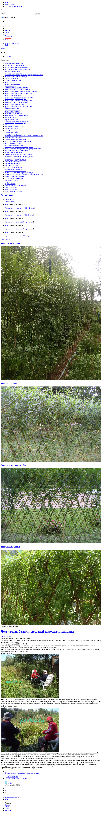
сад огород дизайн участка (14, 178)
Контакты (9, 26)
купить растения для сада (14, 145)
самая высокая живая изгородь (15, 185)
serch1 (10, 783)
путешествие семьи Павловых (15, 171)
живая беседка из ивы (12, 84)
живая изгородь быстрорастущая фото (18, 93)
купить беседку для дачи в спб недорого (19, 141)
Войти (7, 2)
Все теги (8, 56)
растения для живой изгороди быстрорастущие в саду (24, 174)
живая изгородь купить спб (14, 104)
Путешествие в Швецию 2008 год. (17, 236)
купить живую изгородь (13, 143)
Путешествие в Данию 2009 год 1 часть (19, 229)
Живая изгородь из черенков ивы (16, 102)
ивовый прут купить (12, 128)
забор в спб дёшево (11, 117)
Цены (7, 23)
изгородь (8, 130)
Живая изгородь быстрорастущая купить (19, 89)
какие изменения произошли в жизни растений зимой (24, 136)
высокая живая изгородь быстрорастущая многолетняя (24, 75)
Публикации (9, 199)
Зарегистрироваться (12, 43)
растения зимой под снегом (14, 176)
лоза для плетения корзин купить (16, 150)
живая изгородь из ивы (13, 95)
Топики (7, 30)
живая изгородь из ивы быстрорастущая (19, 97)
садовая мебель (10, 184)
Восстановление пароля (13, 6)
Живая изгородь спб (12, 108)
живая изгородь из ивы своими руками (18, 100)
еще (6, 40)
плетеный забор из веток (13, 161)
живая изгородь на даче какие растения (18, 106)
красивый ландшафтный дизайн (16, 139)
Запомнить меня (9, 17)
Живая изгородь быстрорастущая (16, 88)
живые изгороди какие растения (16, 115)
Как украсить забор (11, 132)
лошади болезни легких (14, 775)
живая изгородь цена (12, 112)
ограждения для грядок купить (15, 160)
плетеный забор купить (13, 163)
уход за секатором (11, 189)
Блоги (7, 32)
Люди (7, 34)
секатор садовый (11, 187)
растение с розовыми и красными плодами (20, 173)
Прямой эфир (7, 195)
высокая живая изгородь (13, 73)
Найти (3, 48)
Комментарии (10, 201)
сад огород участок (11, 180)
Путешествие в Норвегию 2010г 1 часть (19, 215)
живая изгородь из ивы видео (15, 99)
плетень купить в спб (12, 165)
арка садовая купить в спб (14, 64)
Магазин (8, 38)
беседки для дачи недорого (14, 65)
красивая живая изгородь (14, 137)
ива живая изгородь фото (14, 126)
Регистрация (9, 4)
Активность (9, 36)
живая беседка (10, 82)
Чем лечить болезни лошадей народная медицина (37, 631)
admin (7, 204)
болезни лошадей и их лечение (16, 778)
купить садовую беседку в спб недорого (19, 147)
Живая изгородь (10, 86)
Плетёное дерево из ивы (13, 167)
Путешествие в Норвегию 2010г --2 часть (19, 208)
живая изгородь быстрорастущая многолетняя (21, 91)
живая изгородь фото (12, 110)
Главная (8, 21)
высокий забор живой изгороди (16, 76)
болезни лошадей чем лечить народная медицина (22, 773)
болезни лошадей (12, 777)
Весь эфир (4, 239)
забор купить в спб (11, 119)
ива (6, 125)
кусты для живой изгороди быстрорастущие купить (23, 149)
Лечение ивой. (6, 636)
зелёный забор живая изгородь (15, 123)
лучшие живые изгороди (13, 152)
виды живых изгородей (13, 71)
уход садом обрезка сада (13, 191)
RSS (10, 239)
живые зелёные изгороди (14, 113)
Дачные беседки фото (12, 78)
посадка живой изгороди (13, 169)
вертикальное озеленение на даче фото (18, 69)
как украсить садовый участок (15, 134)
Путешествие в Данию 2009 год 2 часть (19, 222)
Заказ (7, 28)
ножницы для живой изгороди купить (18, 154)
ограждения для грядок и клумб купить (19, 156)
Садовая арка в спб (11, 182)
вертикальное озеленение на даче (16, 67)
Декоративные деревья (13, 80)
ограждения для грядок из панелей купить (20, 158)
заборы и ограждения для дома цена (17, 121)
